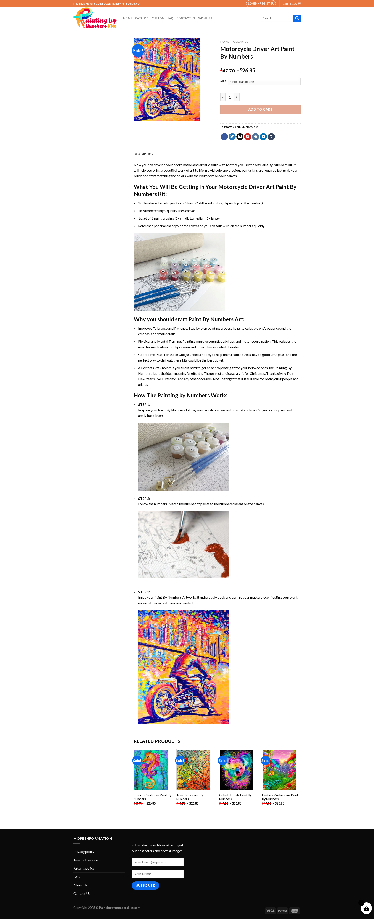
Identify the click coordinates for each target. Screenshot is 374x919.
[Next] (300, 781)
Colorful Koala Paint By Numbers (235, 797)
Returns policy (84, 868)
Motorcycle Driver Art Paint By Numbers (256, 165)
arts (229, 127)
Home (127, 18)
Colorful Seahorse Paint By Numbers (152, 797)
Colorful (240, 41)
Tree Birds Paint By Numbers (189, 797)
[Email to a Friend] (239, 136)
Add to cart (260, 109)
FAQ (170, 18)
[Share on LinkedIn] (263, 136)
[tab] (144, 154)
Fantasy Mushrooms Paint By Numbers (280, 797)
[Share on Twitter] (232, 136)
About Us (80, 885)
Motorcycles (250, 127)
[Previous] (134, 781)
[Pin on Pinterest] (247, 136)
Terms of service (85, 860)
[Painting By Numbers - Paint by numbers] (95, 18)
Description (144, 154)
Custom (158, 18)
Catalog (142, 18)
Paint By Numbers (211, 319)
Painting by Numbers (184, 395)
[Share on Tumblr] (271, 136)
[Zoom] (139, 115)
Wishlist (205, 18)
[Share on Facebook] (224, 136)
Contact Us (185, 18)
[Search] (297, 18)
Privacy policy (83, 851)
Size (223, 81)
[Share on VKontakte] (255, 136)
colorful (237, 127)
